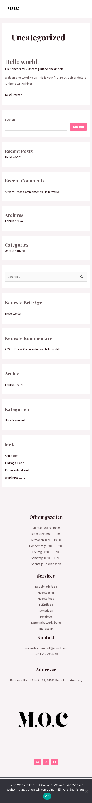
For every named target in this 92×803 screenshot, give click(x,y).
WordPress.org (15, 477)
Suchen (10, 120)
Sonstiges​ (46, 611)
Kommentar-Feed (17, 470)
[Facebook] (54, 762)
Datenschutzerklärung (46, 623)
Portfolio (46, 617)
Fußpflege (46, 605)
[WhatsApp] (37, 762)
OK (47, 796)
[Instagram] (46, 762)
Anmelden (11, 456)
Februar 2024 (14, 221)
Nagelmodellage (46, 587)
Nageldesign (46, 593)
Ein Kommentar (15, 69)
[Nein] (86, 791)
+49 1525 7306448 (46, 654)
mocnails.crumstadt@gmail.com (46, 648)
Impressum (46, 629)
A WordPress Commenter (22, 192)
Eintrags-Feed (14, 463)
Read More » (13, 94)
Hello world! (22, 61)
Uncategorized (38, 69)
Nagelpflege (46, 599)
